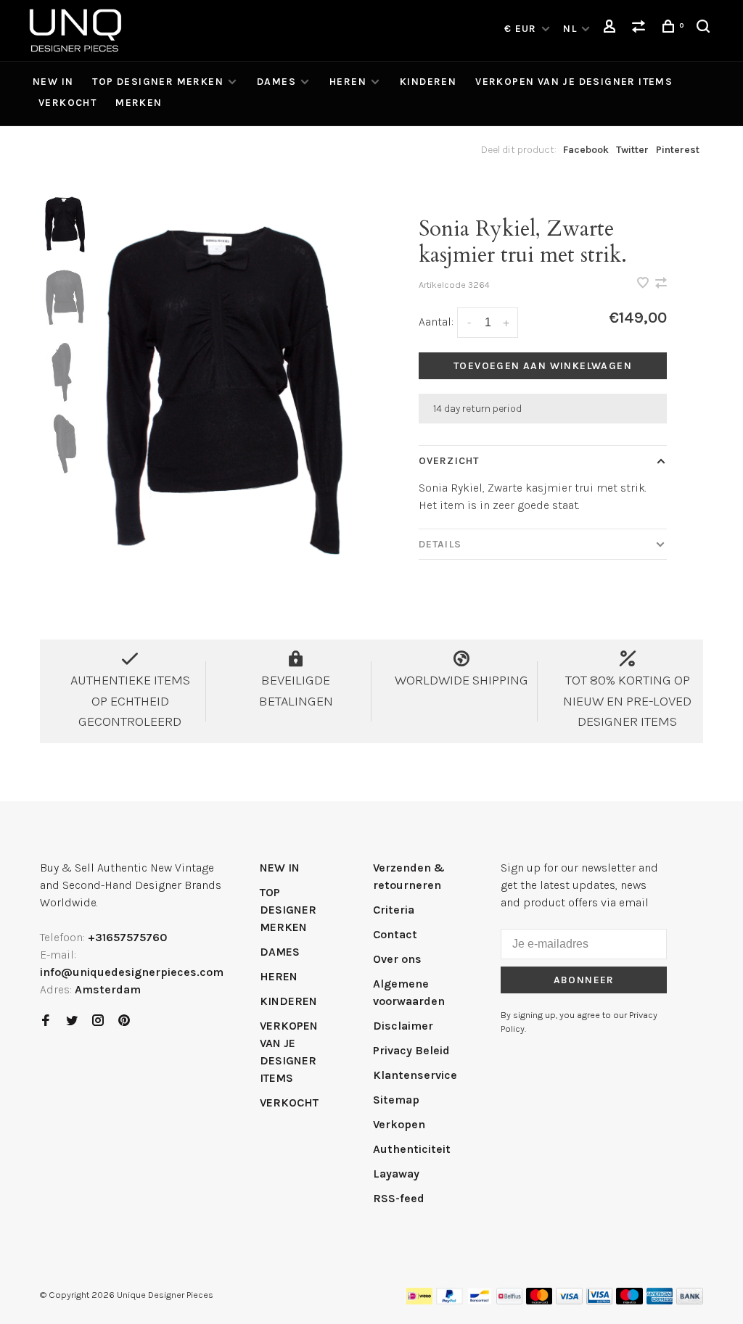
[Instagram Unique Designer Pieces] (98, 1021)
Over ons (397, 959)
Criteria (393, 910)
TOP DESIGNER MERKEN (157, 81)
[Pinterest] (124, 1021)
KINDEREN (428, 81)
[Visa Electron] (599, 1300)
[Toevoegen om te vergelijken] (661, 284)
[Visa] (569, 1300)
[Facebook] (46, 1021)
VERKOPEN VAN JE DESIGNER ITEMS (574, 81)
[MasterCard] (539, 1300)
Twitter (632, 150)
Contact (395, 934)
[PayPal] (449, 1300)
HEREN (347, 81)
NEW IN (53, 81)
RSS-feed (398, 1198)
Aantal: (436, 321)
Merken (138, 102)
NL (570, 28)
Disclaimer (403, 1026)
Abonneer (584, 980)
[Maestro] (629, 1300)
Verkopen (399, 1124)
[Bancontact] (480, 1300)
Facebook (586, 150)
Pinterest (677, 150)
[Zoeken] (705, 28)
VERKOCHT (67, 102)
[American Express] (659, 1300)
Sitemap (396, 1099)
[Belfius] (509, 1300)
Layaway (396, 1173)
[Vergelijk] (640, 28)
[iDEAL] (419, 1300)
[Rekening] (611, 28)
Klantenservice (415, 1075)
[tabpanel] (227, 390)
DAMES (276, 81)
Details (440, 544)
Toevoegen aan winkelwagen (542, 366)
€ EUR (522, 28)
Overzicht (449, 461)
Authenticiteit (412, 1149)
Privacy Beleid (411, 1050)
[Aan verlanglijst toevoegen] (644, 284)
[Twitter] (72, 1021)
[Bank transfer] (689, 1300)
